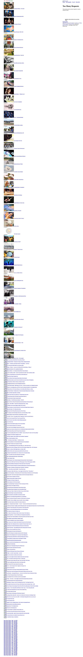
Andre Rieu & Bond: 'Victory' (19, 218)
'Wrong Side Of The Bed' (27, 527)
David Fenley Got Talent (28, 578)
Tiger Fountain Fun (14, 376)
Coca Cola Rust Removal (17, 580)
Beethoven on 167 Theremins (32, 472)
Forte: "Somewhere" (29, 471)
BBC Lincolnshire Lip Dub (20, 494)
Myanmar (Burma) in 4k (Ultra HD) (23, 525)
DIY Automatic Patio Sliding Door (22, 534)
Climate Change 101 (15, 480)
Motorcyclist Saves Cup (28, 571)
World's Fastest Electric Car (19, 615)
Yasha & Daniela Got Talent (32, 573)
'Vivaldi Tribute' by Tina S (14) (19, 202)
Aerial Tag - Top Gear (17, 210)
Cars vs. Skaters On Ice (18, 272)
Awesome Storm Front (20, 427)
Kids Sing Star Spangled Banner (24, 602)
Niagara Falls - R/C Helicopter (32, 447)
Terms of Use (71, 24)
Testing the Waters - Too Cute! (19, 8)
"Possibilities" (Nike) (17, 303)
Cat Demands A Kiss (17, 78)
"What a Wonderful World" (25, 361)
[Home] (65, 1)
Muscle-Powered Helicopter (19, 551)
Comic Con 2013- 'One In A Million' (23, 500)
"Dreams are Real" (17, 241)
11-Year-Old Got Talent (40, 505)
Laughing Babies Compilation (19, 187)
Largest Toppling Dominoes (18, 86)
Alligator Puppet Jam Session (20, 405)
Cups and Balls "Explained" (23, 436)
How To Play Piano (27, 463)
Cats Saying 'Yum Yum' (18, 140)
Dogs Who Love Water (16, 392)
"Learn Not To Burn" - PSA (18, 342)
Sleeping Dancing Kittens (25, 514)
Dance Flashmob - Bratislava (23, 467)
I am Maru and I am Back (17, 554)
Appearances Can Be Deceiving (21, 542)
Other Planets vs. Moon (29, 389)
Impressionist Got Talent (29, 429)
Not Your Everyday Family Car (28, 474)
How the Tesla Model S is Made (20, 538)
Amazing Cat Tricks (24, 483)
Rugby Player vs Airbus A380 (20, 449)
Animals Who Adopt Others (18, 179)
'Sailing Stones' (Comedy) (29, 390)
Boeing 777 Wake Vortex (18, 249)
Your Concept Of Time (21, 418)
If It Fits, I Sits (16, 226)
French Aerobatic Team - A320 (29, 584)
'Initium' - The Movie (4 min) (19, 440)
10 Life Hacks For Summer (25, 498)
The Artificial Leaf (21, 545)
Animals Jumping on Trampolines (20, 288)
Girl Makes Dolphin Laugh (18, 518)
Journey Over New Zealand (26, 522)
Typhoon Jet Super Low (21, 565)
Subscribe (64, 22)
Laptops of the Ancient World (20, 423)
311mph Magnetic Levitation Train (20, 350)
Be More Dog (11, 598)
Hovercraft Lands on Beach (19, 319)
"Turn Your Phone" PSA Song (24, 560)
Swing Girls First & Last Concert (30, 596)
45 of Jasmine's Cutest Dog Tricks (23, 507)
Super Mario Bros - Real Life (19, 55)
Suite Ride (23, 454)
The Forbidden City (17, 311)
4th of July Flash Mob (25, 613)
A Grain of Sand (16, 257)
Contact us (77, 22)
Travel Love (11, 421)
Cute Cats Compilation (18, 101)
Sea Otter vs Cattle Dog (21, 558)
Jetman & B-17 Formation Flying (24, 452)
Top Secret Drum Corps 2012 (20, 611)
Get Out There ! (12, 549)
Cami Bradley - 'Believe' (27, 367)
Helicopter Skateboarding (18, 456)
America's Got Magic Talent (30, 595)
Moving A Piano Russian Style (20, 487)
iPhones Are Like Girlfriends (23, 509)
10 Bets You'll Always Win (20, 562)
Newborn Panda (22, 381)
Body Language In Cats (17, 434)
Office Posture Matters (24, 370)
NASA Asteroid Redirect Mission (19, 156)
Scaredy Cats (12, 567)
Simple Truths (12, 458)
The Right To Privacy (15, 485)
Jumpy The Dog (13, 591)
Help (80, 22)
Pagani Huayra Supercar (29, 407)
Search (68, 22)
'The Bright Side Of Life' (29, 582)
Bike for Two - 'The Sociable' (19, 358)
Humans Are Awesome (17, 425)
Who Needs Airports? (21, 593)
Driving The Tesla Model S (24, 441)
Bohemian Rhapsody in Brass (23, 536)
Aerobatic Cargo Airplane (18, 171)
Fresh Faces (34, 503)
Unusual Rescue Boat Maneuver (21, 374)
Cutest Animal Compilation (18, 520)
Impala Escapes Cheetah (23, 569)
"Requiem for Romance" (18, 327)
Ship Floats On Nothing (18, 195)
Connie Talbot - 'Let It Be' (17, 553)
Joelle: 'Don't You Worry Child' (29, 372)
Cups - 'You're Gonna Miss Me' (29, 587)
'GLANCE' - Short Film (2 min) (20, 469)
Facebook (72, 22)
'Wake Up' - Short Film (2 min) (25, 445)
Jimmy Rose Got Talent (24, 556)
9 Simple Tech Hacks (15, 476)
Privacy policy (65, 24)
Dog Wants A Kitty (14, 438)
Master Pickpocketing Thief (18, 16)
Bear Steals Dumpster (29, 460)
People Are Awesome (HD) (18, 365)
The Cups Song (20, 564)
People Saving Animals (17, 398)
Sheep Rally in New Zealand (22, 378)
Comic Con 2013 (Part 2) (28, 416)
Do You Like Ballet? (22, 576)
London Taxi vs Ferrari (16, 529)
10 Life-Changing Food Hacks (20, 383)
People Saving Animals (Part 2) (20, 396)
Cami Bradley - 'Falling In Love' (19, 94)
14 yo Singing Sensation (33, 385)
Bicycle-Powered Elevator (18, 47)
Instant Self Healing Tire (17, 531)
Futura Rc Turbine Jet (16, 511)
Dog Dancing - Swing (24, 403)
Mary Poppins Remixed (17, 478)
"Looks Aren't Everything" (33, 432)
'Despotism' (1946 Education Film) (20, 296)
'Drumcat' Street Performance (19, 148)
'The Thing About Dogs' (17, 409)
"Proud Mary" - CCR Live (24, 363)
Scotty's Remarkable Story (22, 589)
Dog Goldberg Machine (17, 604)
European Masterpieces (31, 465)
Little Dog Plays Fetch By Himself (27, 401)
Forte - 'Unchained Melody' (18, 117)
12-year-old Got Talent (25, 491)
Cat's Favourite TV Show (17, 443)
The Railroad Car (14, 607)
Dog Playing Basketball (17, 540)
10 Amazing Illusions (17, 109)
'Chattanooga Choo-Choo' (23, 394)
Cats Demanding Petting (21, 489)
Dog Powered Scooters (17, 547)
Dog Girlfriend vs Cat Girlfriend (20, 496)
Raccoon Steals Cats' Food (28, 516)
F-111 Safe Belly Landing (18, 125)
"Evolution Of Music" (17, 24)
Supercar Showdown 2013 (18, 39)
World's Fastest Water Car (18, 609)
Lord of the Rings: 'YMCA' (26, 412)
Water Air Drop (24, 414)
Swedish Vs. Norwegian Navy (32, 387)
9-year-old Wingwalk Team (18, 280)
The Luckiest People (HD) (18, 70)
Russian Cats (11, 600)
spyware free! (65, 25)
